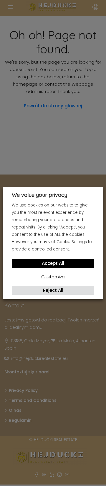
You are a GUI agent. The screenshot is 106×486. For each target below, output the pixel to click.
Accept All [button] (53, 263)
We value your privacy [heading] (39, 195)
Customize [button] (53, 277)
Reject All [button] (53, 290)
